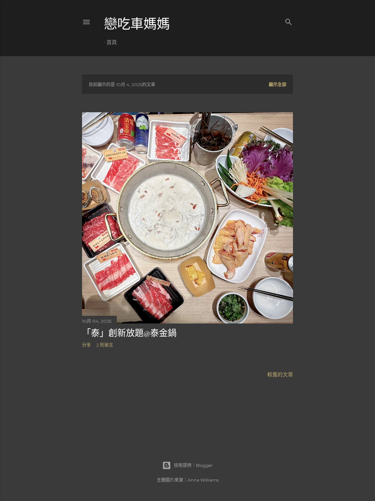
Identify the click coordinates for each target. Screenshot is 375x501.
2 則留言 (104, 345)
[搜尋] (288, 20)
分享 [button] (86, 345)
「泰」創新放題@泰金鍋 (129, 333)
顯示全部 (277, 84)
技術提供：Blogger (193, 465)
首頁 (112, 42)
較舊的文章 (280, 374)
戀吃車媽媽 (137, 24)
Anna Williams (203, 480)
